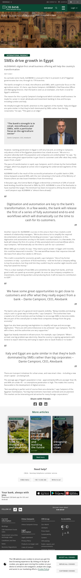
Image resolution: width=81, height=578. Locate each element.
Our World (45, 524)
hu (77, 2)
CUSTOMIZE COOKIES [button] (67, 571)
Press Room (45, 531)
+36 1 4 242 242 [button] (40, 480)
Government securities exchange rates (10, 536)
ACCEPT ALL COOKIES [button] (67, 557)
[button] (56, 8)
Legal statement (27, 537)
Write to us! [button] (56, 480)
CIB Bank (4, 15)
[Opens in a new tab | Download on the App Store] (43, 493)
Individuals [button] (6, 2)
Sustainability (46, 534)
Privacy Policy (26, 541)
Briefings (5, 526)
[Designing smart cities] (62, 434)
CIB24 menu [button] (24, 480)
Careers (44, 538)
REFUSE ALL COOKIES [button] (67, 564)
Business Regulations (9, 547)
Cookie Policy (43, 569)
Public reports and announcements (47, 545)
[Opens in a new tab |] (35, 403)
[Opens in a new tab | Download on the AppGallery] (72, 493)
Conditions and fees (9, 541)
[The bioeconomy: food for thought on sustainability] (18, 434)
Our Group (48, 8)
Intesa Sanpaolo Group (30, 524)
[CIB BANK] (12, 8)
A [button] (62, 533)
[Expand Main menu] (63, 8)
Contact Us (52, 2)
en (71, 2)
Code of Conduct (27, 547)
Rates (4, 544)
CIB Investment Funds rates (9, 531)
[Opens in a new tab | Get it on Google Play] (58, 493)
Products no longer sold (30, 544)
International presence (26, 15)
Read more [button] (40, 457)
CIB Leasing (45, 541)
